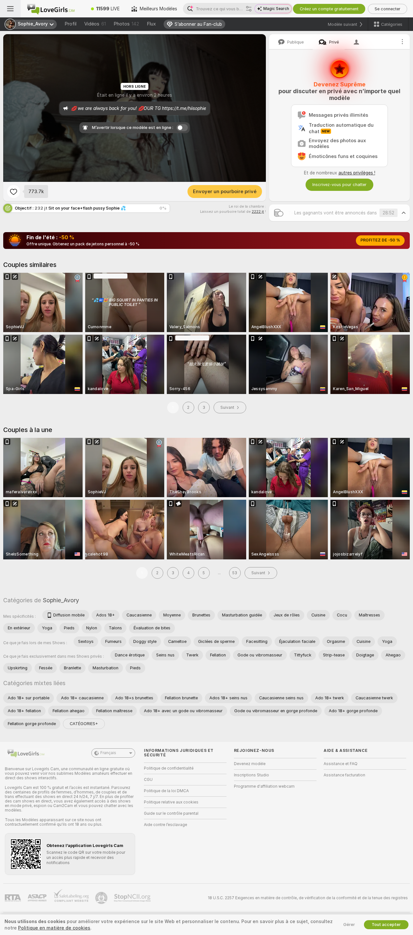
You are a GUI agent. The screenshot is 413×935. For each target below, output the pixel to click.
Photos (126, 24)
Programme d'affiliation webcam (264, 786)
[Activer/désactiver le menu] (10, 8)
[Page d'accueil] (53, 8)
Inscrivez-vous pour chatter (339, 184)
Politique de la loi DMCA (166, 791)
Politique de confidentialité (169, 768)
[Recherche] (248, 8)
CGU (148, 779)
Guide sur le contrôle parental (171, 813)
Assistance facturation (344, 775)
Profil (70, 24)
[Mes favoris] (13, 191)
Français (108, 753)
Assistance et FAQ (341, 764)
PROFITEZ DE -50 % (380, 240)
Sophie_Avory (61, 600)
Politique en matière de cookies (54, 927)
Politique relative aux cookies (171, 802)
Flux (151, 24)
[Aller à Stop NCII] (133, 898)
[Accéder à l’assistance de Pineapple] (102, 898)
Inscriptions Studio (251, 775)
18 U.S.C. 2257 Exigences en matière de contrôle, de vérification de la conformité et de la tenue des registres (308, 898)
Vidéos (95, 24)
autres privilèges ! (356, 172)
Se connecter (387, 8)
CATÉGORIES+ (84, 723)
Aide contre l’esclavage (165, 824)
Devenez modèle (250, 764)
